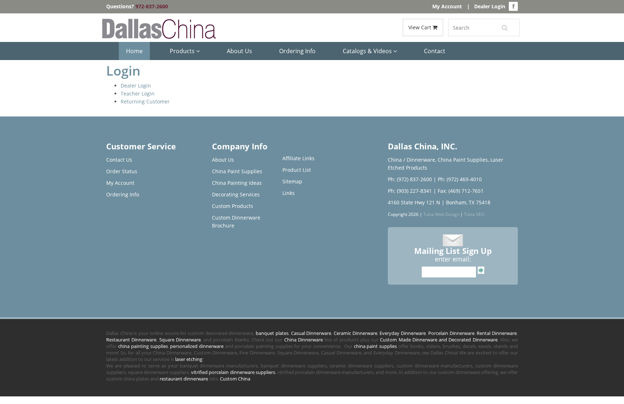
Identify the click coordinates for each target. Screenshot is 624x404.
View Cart (420, 27)
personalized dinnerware (197, 346)
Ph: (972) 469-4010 (460, 179)
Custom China (235, 378)
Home (134, 51)
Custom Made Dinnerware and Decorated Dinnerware (438, 339)
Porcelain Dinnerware (451, 333)
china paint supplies (375, 346)
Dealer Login (489, 6)
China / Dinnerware (411, 159)
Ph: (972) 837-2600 (410, 179)
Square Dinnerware (180, 339)
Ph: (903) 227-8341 (410, 190)
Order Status (121, 171)
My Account (447, 6)
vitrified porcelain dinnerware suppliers (233, 372)
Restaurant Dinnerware (131, 339)
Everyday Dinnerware (403, 333)
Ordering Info (297, 51)
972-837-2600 (151, 6)
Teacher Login (138, 93)
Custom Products (232, 206)
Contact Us (119, 159)
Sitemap (292, 181)
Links (288, 193)
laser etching (188, 359)
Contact (434, 51)
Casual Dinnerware (311, 333)
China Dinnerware (303, 339)
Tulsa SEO (474, 214)
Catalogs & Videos (368, 51)
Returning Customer (145, 101)
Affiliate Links (298, 158)
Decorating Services (236, 194)
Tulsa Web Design (441, 214)
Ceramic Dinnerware (355, 333)
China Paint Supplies (237, 171)
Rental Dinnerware (497, 333)
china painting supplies (143, 346)
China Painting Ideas (237, 182)
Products (183, 51)
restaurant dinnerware (184, 378)
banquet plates (272, 333)
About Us (239, 51)
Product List (296, 169)
